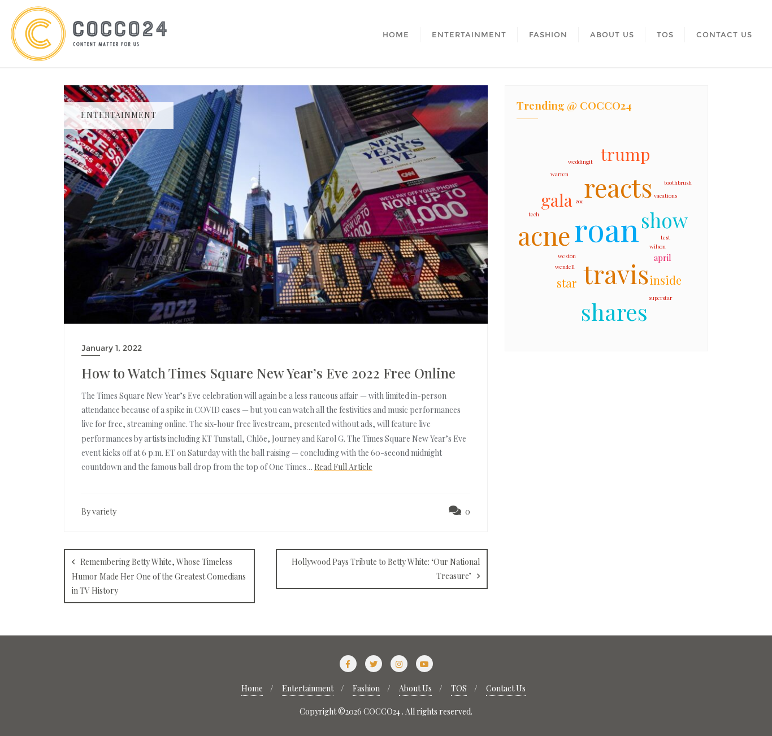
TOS (459, 688)
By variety (98, 511)
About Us (415, 688)
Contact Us (506, 688)
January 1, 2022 (111, 348)
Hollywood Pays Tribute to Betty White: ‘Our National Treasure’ (386, 568)
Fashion (366, 688)
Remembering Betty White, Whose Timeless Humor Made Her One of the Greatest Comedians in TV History (159, 576)
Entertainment (307, 688)
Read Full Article (343, 466)
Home (252, 688)
